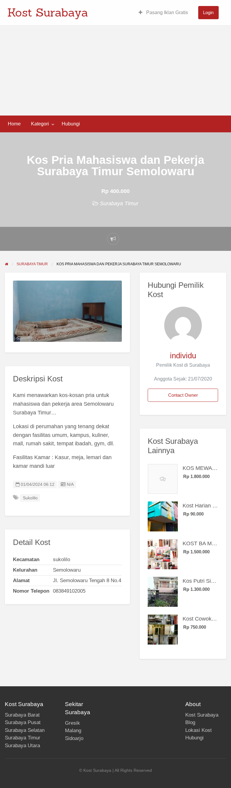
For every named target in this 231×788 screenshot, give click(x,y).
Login (208, 12)
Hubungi (71, 123)
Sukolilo (30, 498)
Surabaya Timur (119, 203)
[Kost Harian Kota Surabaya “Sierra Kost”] (163, 516)
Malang (73, 730)
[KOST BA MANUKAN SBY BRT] (163, 554)
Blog (190, 722)
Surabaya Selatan (25, 730)
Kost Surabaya (47, 12)
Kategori (40, 123)
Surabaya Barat (22, 714)
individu (183, 355)
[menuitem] (163, 13)
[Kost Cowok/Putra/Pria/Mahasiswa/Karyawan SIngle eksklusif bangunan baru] (163, 629)
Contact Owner (183, 395)
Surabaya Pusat (23, 722)
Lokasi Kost (198, 730)
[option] (67, 311)
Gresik (72, 723)
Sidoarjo (74, 738)
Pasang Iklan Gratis (166, 12)
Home (14, 123)
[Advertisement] (115, 71)
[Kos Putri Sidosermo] (163, 591)
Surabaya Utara (22, 745)
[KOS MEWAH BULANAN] (163, 479)
